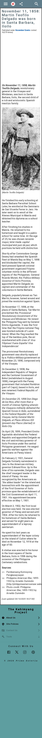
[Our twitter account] (17, 652)
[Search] (13, 3)
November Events (22, 30)
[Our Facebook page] (8, 652)
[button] (21, 618)
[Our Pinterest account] (33, 652)
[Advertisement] (21, 59)
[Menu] (6, 4)
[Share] (21, 4)
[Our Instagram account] (25, 652)
